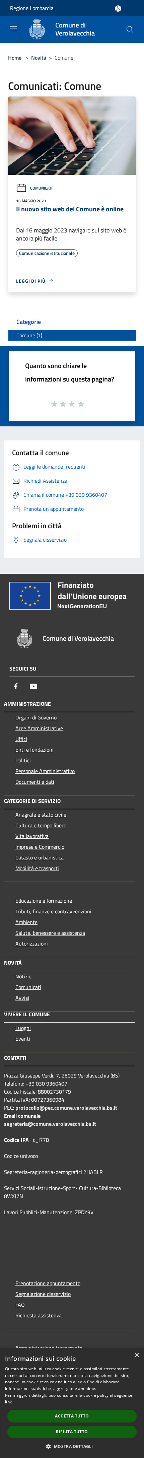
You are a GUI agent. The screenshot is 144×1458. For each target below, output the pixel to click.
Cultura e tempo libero (40, 825)
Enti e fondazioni (34, 750)
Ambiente (26, 922)
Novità (38, 58)
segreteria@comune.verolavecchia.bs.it (50, 1124)
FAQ (20, 1305)
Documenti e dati (34, 782)
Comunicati (41, 188)
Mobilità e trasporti (37, 868)
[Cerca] (130, 29)
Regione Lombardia (32, 8)
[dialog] (72, 1403)
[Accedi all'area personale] (118, 8)
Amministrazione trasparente (48, 1348)
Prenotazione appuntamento (47, 1283)
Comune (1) (29, 335)
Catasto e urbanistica (39, 857)
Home (14, 58)
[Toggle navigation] (13, 29)
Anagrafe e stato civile (40, 815)
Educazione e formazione (43, 901)
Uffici (21, 739)
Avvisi (22, 998)
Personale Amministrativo (45, 771)
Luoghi (23, 1028)
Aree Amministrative (39, 728)
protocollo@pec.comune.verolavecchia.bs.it (66, 1108)
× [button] (136, 1355)
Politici (23, 760)
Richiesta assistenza (38, 1315)
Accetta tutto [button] (72, 1416)
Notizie (23, 976)
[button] (72, 1446)
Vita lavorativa (32, 836)
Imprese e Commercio (39, 847)
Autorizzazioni (31, 944)
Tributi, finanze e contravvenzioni (53, 911)
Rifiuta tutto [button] (72, 1432)
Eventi (22, 1039)
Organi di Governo (36, 717)
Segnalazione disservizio (43, 1294)
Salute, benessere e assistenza (50, 933)
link (8, 1402)
